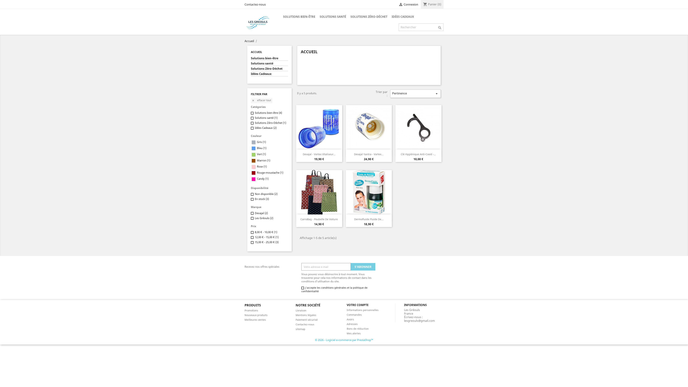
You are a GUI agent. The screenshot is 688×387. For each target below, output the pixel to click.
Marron (263, 160)
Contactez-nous (255, 4)
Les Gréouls (264, 218)
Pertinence (415, 93)
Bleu (261, 148)
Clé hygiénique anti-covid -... (418, 154)
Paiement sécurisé (307, 319)
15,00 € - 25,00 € (267, 242)
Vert (261, 154)
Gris (261, 142)
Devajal (261, 213)
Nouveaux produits (256, 315)
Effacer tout (261, 100)
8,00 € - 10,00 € (266, 232)
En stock (262, 199)
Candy (263, 178)
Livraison (301, 310)
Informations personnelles (363, 310)
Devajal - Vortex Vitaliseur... (319, 154)
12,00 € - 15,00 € (267, 237)
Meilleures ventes (255, 319)
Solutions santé (333, 17)
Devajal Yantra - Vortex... (368, 154)
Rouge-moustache (270, 172)
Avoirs (350, 319)
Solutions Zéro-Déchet (368, 17)
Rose (262, 166)
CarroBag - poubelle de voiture (319, 219)
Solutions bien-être (299, 17)
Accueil (256, 52)
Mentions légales (306, 315)
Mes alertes (354, 333)
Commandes (354, 314)
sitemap (300, 329)
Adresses (352, 324)
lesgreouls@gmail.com (419, 321)
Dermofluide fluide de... (368, 219)
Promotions (251, 310)
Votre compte (358, 305)
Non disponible (266, 194)
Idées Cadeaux (403, 17)
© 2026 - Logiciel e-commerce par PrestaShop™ (344, 340)
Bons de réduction (358, 328)
